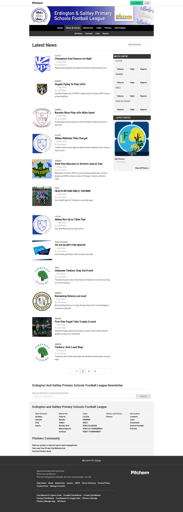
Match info (88, 28)
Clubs (99, 28)
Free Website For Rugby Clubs (68, 498)
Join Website (137, 3)
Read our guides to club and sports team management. (55, 445)
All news (78, 33)
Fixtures (62, 417)
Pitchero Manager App (46, 501)
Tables (61, 423)
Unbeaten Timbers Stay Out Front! (74, 270)
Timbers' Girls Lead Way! (69, 347)
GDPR (77, 483)
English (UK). (92, 460)
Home (60, 28)
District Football (137, 426)
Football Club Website (73, 495)
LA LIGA (86, 417)
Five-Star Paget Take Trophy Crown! (75, 321)
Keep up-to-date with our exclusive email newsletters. (50, 393)
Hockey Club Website (45, 498)
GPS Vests (61, 501)
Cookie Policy (42, 486)
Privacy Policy (104, 483)
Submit (143, 396)
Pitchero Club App (89, 498)
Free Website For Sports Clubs (49, 495)
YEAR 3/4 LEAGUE (90, 426)
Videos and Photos (114, 414)
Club (97, 33)
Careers (69, 483)
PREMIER (86, 420)
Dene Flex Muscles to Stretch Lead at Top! (78, 163)
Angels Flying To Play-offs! (70, 84)
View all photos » (142, 168)
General (88, 33)
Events (106, 33)
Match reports (65, 429)
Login (147, 3)
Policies (133, 429)
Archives (62, 432)
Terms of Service (89, 483)
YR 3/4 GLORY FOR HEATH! (70, 245)
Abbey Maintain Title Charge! (71, 138)
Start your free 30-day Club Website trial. (49, 448)
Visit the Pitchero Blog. (41, 451)
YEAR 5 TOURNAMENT (92, 432)
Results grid (64, 426)
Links (132, 420)
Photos (108, 28)
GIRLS (85, 423)
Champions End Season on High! (73, 58)
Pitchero (37, 3)
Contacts (134, 417)
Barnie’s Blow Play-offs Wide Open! (75, 112)
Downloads (134, 423)
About (50, 483)
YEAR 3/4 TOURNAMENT (93, 429)
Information (120, 28)
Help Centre (41, 483)
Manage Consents (57, 486)
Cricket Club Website (92, 495)
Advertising (60, 483)
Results (62, 420)
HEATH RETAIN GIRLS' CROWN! (73, 191)
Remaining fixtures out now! (70, 296)
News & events (73, 28)
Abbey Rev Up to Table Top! (70, 219)
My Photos (120, 159)
